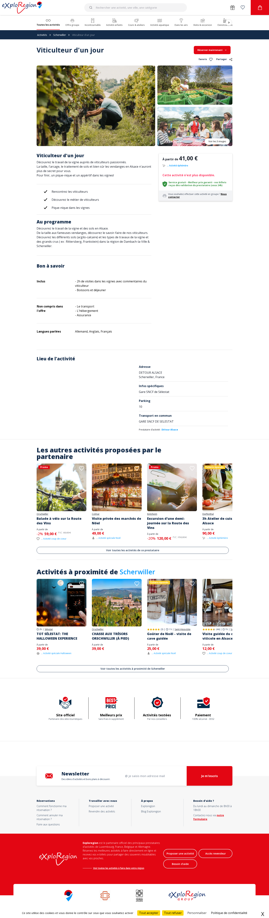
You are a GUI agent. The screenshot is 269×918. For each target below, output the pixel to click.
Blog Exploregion (151, 811)
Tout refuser (173, 913)
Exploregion (148, 806)
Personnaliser (197, 913)
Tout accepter (148, 913)
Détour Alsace (170, 429)
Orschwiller (42, 514)
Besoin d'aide (180, 864)
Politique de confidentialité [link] (229, 913)
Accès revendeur (215, 853)
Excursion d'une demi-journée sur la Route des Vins (168, 523)
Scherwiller (59, 35)
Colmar (96, 514)
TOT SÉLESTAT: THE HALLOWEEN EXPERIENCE (57, 636)
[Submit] (91, 7)
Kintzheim (152, 514)
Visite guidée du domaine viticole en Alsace (224, 636)
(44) (218, 629)
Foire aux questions (48, 824)
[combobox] (136, 7)
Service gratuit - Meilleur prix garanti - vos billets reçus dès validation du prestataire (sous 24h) (197, 184)
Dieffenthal (208, 514)
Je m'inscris (209, 776)
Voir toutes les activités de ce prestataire (132, 550)
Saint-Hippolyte (182, 629)
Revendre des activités (102, 811)
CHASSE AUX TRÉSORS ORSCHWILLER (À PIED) (110, 636)
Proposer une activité (101, 806)
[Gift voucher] (232, 7)
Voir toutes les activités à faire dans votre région (118, 868)
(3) (162, 629)
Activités (42, 35)
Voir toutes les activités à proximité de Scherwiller (132, 668)
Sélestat (49, 629)
